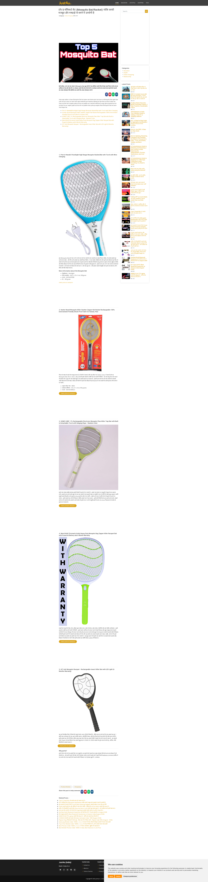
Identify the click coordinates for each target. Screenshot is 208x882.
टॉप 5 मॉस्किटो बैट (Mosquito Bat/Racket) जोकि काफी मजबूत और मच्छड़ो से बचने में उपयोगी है (82, 802)
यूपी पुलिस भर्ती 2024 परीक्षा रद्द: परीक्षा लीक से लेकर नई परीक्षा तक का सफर (139, 88)
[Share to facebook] (106, 94)
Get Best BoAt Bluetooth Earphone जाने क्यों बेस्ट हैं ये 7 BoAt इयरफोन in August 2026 (83, 812)
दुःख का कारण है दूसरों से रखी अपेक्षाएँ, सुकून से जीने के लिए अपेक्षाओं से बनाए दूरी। (138, 191)
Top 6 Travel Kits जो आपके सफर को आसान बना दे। (72, 800)
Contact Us (87, 865)
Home (117, 2)
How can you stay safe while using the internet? (138, 169)
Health (126, 73)
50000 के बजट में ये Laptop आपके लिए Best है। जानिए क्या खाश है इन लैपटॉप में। (79, 816)
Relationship (127, 76)
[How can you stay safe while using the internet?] (126, 171)
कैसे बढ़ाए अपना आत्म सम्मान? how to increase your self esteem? (138, 184)
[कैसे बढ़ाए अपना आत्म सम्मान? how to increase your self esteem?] (126, 184)
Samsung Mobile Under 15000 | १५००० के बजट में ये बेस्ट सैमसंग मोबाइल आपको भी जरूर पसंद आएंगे (84, 822)
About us (86, 868)
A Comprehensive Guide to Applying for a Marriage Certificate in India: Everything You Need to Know (139, 161)
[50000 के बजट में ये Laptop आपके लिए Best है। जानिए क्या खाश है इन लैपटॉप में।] (126, 275)
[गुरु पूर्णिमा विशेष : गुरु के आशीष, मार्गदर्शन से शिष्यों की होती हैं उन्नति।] (126, 177)
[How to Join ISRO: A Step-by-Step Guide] (126, 131)
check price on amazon (66, 282)
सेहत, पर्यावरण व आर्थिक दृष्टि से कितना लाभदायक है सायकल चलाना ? (139, 205)
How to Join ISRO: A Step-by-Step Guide (138, 130)
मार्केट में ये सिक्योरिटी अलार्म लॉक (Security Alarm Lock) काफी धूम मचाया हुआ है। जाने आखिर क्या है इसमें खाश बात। (87, 808)
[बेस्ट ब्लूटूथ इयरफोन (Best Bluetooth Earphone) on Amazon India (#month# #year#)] (126, 267)
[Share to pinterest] (109, 94)
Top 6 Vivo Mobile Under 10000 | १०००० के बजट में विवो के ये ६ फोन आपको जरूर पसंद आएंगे (83, 824)
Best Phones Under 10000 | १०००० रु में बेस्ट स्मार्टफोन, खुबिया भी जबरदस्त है (79, 826)
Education (124, 2)
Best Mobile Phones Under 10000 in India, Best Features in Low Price (80, 828)
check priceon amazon (68, 506)
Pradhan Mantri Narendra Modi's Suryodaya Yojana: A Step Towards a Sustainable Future (139, 105)
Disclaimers (102, 868)
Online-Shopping (69, 15)
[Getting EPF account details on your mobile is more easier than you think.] (126, 199)
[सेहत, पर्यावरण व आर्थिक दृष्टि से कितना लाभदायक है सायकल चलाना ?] (126, 206)
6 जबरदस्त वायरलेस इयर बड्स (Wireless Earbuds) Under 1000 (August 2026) (80, 818)
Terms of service (88, 871)
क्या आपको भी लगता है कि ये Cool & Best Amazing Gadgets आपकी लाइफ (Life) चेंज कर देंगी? (83, 804)
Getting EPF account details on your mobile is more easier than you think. (139, 198)
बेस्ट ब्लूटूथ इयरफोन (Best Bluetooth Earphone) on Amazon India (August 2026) (81, 814)
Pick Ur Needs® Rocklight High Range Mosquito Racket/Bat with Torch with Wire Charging (89, 110)
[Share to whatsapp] (113, 94)
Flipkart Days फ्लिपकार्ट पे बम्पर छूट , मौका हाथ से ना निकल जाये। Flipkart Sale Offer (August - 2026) (85, 820)
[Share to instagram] (116, 94)
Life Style (132, 2)
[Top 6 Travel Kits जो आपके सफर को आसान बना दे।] (126, 213)
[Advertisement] (88, 29)
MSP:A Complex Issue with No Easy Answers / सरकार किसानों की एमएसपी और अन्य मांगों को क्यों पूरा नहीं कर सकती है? (139, 96)
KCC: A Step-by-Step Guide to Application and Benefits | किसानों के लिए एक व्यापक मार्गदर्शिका (139, 123)
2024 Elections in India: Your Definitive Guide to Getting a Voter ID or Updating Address (138, 114)
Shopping (140, 2)
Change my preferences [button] (130, 876)
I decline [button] (118, 876)
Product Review (65, 787)
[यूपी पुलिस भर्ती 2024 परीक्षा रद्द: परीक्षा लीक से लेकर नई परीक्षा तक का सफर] (126, 89)
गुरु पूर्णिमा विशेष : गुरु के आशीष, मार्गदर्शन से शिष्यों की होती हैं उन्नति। (138, 176)
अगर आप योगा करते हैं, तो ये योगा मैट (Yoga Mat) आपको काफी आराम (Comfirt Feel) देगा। (81, 810)
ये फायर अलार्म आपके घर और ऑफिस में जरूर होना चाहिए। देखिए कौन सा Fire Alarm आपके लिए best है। (84, 806)
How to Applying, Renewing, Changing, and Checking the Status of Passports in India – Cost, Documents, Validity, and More (139, 139)
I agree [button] (111, 876)
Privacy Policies (103, 871)
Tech (147, 2)
